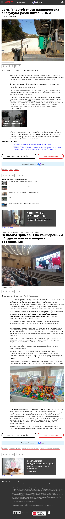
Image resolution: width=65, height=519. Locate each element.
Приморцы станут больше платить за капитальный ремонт (24, 192)
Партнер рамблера (26, 512)
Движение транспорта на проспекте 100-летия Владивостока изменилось (28, 187)
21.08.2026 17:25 (5, 232)
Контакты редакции (17, 481)
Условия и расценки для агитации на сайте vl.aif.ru (26, 483)
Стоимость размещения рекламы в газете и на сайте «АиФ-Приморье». (43, 481)
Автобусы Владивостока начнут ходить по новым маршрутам (25, 203)
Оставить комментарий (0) (51, 156)
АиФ (11, 287)
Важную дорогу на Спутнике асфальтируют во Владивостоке (35, 149)
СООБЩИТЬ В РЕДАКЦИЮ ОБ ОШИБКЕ (50, 483)
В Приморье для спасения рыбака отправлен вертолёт (23, 197)
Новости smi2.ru (7, 227)
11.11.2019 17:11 (5, 7)
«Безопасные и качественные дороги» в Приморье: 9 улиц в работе (38, 148)
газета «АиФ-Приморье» (8, 62)
